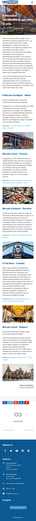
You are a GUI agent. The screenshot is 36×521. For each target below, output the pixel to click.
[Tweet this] (10, 402)
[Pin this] (26, 402)
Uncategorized (9, 31)
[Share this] (5, 402)
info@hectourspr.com (12, 493)
